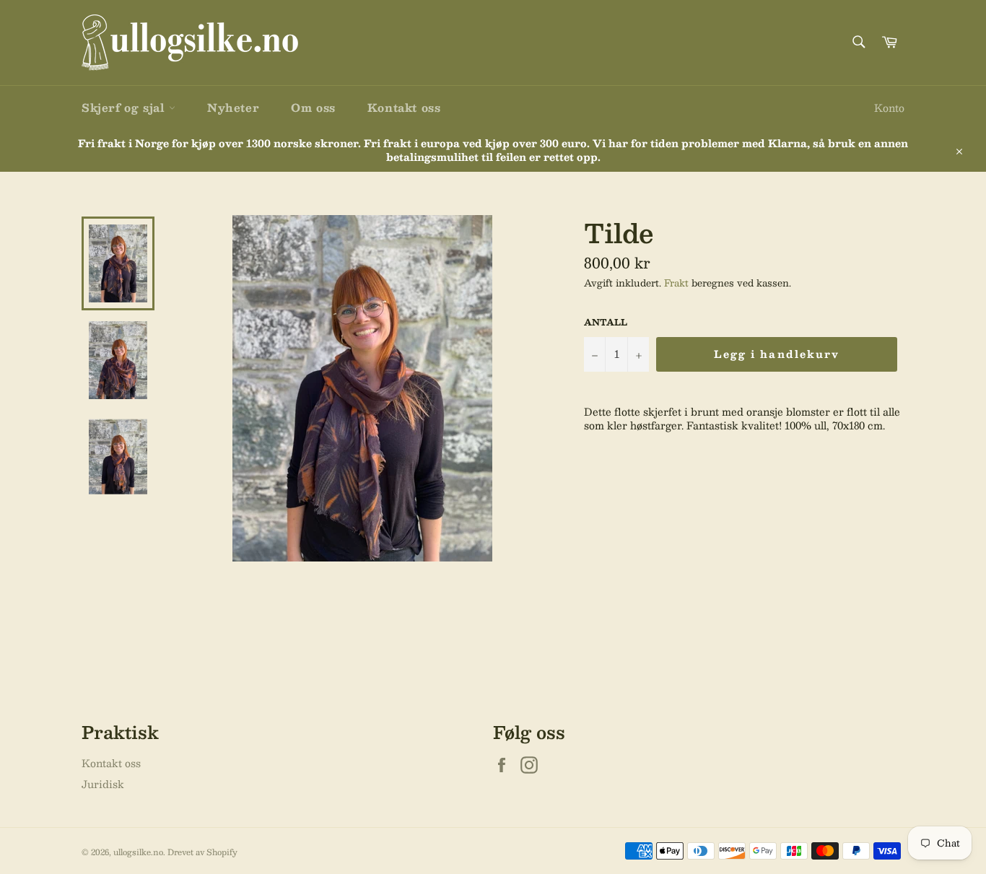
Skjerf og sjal (125, 107)
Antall (605, 322)
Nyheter (233, 107)
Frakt (676, 283)
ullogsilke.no (138, 852)
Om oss (313, 107)
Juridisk (103, 783)
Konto (889, 107)
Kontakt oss (404, 107)
